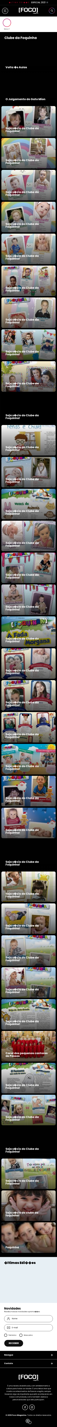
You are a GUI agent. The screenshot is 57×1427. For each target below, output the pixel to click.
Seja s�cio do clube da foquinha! (22, 1214)
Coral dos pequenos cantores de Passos (27, 1054)
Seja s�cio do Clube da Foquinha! (22, 129)
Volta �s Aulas (16, 67)
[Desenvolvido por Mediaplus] (28, 1421)
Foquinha (12, 1247)
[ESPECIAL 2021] (14, 1284)
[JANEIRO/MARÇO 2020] (36, 1284)
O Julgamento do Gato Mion (25, 99)
